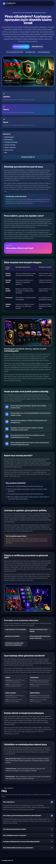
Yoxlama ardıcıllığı (10, 145)
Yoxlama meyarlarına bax (21, 46)
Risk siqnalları (9, 139)
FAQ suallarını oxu (37, 46)
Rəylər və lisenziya (10, 147)
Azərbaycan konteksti (11, 142)
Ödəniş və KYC (9, 150)
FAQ (6, 152)
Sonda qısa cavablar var (28, 157)
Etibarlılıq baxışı (9, 137)
